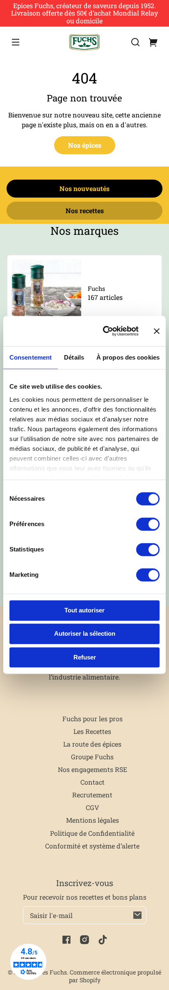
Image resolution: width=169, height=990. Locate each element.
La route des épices (92, 744)
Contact (92, 782)
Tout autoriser (84, 610)
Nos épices (84, 145)
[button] (135, 42)
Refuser (84, 657)
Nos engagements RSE (92, 769)
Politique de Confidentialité (92, 833)
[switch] (148, 524)
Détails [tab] (74, 357)
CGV (92, 807)
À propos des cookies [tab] (128, 357)
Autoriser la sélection (84, 633)
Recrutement (92, 794)
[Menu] (16, 42)
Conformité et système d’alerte (92, 846)
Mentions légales (92, 820)
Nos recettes (85, 210)
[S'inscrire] (137, 915)
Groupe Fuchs (92, 756)
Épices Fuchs (48, 972)
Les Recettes (92, 731)
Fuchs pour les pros (92, 718)
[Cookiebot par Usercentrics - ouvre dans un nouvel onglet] (105, 331)
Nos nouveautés (84, 188)
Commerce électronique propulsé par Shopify (115, 976)
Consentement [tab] (30, 357)
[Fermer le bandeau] (157, 331)
